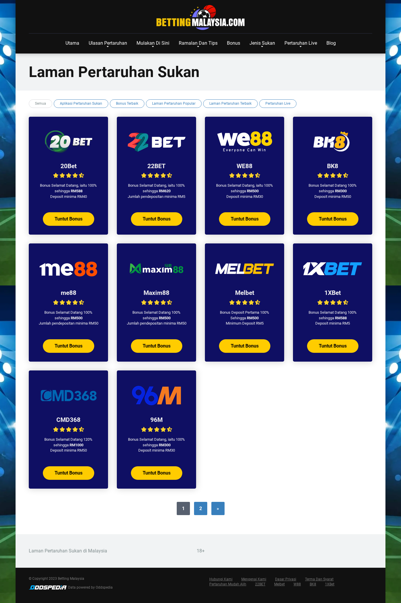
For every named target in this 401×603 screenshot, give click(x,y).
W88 (297, 584)
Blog (331, 43)
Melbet (244, 292)
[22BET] (156, 152)
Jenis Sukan (262, 43)
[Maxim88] (156, 278)
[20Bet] (68, 152)
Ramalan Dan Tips (198, 43)
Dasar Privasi (285, 579)
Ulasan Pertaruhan (108, 43)
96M (156, 419)
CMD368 (68, 419)
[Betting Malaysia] (200, 17)
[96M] (156, 405)
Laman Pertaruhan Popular (174, 103)
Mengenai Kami (253, 579)
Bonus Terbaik (127, 103)
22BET (156, 166)
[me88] (68, 278)
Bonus (233, 43)
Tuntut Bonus (68, 219)
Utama (72, 43)
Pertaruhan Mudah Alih (227, 584)
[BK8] (332, 152)
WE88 (244, 166)
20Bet (68, 166)
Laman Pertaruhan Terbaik (230, 103)
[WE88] (244, 152)
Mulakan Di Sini (153, 43)
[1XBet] (332, 278)
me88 (68, 292)
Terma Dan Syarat (319, 579)
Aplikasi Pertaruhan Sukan (81, 103)
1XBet (332, 292)
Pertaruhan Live (300, 43)
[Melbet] (244, 278)
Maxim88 (156, 292)
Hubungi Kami (220, 579)
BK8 (332, 166)
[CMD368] (68, 405)
